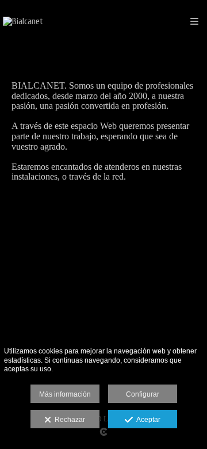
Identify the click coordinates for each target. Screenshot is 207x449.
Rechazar (68, 420)
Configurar (142, 394)
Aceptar (146, 420)
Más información (65, 394)
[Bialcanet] (23, 21)
